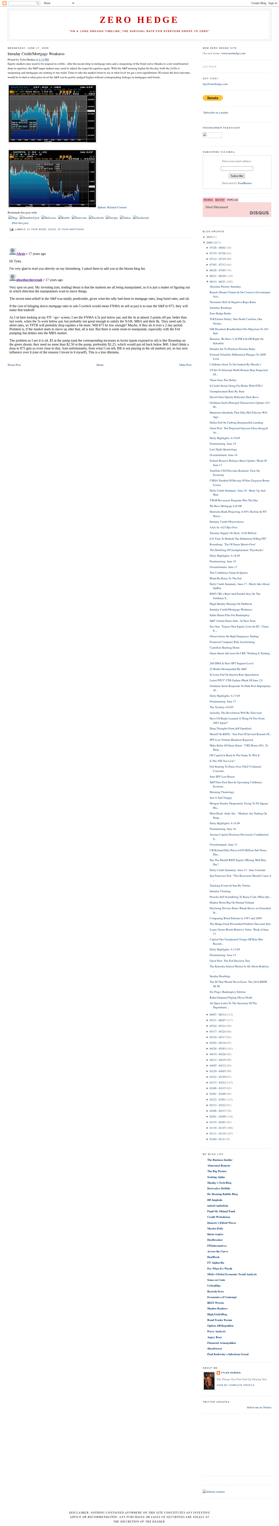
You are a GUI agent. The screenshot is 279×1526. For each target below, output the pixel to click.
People (208, 199)
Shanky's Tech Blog (219, 1182)
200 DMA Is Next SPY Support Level (231, 663)
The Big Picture (217, 1171)
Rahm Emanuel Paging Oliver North (231, 997)
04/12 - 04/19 (218, 1060)
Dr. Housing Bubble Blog (222, 1194)
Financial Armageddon (221, 1343)
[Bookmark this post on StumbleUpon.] (30, 218)
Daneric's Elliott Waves (221, 1223)
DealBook (213, 1257)
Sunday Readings (220, 976)
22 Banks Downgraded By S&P (228, 669)
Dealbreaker (215, 1240)
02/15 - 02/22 (218, 1105)
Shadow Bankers (217, 1308)
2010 (209, 237)
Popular (232, 199)
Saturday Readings (221, 308)
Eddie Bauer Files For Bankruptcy (230, 615)
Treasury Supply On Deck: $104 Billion (233, 533)
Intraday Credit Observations (227, 522)
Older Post (185, 365)
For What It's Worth (219, 1268)
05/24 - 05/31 (218, 1026)
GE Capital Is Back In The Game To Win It (235, 755)
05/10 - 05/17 (218, 1037)
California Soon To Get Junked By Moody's (235, 364)
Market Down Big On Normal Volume (232, 902)
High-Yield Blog (217, 1314)
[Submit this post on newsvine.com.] (79, 218)
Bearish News (215, 1291)
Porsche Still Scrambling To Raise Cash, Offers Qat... (240, 897)
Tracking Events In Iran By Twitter (230, 885)
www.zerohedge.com (233, 53)
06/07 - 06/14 (218, 1014)
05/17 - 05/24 (218, 1031)
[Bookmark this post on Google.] (112, 218)
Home (100, 365)
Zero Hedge (139, 20)
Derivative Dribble (218, 1188)
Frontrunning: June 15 (223, 955)
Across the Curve (217, 1251)
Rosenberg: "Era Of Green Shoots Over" (233, 544)
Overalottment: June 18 (223, 455)
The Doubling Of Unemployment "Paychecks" (237, 550)
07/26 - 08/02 (218, 247)
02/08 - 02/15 (218, 1111)
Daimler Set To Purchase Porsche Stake (232, 349)
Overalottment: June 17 (223, 567)
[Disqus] (100, 300)
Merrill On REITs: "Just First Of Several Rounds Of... (240, 734)
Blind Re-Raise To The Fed (226, 578)
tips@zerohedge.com (215, 84)
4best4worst (214, 1348)
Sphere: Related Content (112, 207)
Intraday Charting (220, 891)
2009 (209, 242)
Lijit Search (209, 66)
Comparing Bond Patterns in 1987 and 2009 (236, 918)
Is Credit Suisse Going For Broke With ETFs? (236, 386)
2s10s (52, 229)
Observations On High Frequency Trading (234, 636)
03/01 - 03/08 (218, 1094)
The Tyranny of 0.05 (222, 707)
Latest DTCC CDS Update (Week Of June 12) (236, 680)
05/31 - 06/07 (218, 1020)
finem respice (215, 1234)
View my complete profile (236, 1385)
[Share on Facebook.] (96, 218)
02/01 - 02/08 (218, 1116)
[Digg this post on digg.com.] (13, 218)
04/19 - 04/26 (218, 1054)
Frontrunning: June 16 (223, 829)
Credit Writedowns (218, 1217)
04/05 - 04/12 (218, 1065)
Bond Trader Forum (219, 1320)
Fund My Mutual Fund (221, 1211)
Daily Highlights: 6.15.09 (225, 949)
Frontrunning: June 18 (223, 561)
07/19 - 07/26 (218, 253)
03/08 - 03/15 (218, 1088)
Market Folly (215, 1228)
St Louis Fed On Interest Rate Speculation (234, 675)
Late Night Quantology (223, 449)
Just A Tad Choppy (221, 798)
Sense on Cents (216, 1280)
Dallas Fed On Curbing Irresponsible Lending (236, 422)
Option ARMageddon (220, 1325)
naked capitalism (217, 1205)
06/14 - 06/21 (218, 281)
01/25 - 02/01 (218, 1122)
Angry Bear (214, 1337)
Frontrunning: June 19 (223, 444)
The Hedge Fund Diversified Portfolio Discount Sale (240, 924)
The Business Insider (220, 1160)
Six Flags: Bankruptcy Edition (228, 992)
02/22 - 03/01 (218, 1099)
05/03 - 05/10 (218, 1043)
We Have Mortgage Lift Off (226, 506)
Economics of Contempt (221, 1297)
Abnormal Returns (218, 1165)
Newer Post (14, 365)
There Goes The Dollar (223, 380)
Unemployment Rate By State (227, 391)
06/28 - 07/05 (218, 270)
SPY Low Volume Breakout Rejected (231, 740)
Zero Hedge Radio (220, 313)
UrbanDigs (214, 1285)
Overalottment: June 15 (223, 844)
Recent (220, 199)
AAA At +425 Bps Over (223, 527)
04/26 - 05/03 (218, 1048)
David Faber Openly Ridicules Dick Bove (234, 397)
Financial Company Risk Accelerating (232, 642)
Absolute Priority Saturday (225, 286)
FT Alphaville (215, 1262)
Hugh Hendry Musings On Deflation (231, 604)
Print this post (20, 223)
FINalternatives (217, 1245)
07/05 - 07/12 (218, 264)
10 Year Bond (36, 229)
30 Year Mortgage (71, 229)
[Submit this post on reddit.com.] (64, 218)
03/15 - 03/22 (218, 1082)
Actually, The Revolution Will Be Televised (236, 713)
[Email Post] (11, 229)
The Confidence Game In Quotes (229, 573)
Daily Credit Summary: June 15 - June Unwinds (237, 870)
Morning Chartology (222, 792)
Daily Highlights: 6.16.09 (225, 823)
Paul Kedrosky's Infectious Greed (227, 1354)
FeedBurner (245, 183)
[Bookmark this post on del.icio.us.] (49, 218)
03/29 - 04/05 (218, 1071)
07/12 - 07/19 (218, 259)
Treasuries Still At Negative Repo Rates (233, 302)
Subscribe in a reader (216, 112)
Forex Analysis (216, 1331)
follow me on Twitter (259, 1407)
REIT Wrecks (215, 1302)
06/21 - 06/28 (218, 276)
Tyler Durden (231, 1373)
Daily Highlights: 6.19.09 (225, 438)
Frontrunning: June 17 (223, 701)
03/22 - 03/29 (218, 1077)
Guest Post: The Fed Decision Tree (230, 961)
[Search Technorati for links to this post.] (141, 218)
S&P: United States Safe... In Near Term (232, 621)
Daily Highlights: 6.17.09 (225, 696)
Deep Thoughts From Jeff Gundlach (231, 728)
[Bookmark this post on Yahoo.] (125, 218)
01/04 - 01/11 (218, 1139)
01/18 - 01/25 (218, 1128)
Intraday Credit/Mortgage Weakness (36, 53)
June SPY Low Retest (222, 776)
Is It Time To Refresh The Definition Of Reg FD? (238, 539)
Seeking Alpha (216, 1177)
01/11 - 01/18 (218, 1133)
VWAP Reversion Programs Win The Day (234, 500)
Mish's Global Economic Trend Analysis (232, 1274)
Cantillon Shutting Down (225, 647)
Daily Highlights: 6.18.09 (225, 556)
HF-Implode (214, 1200)
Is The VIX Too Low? (222, 761)
